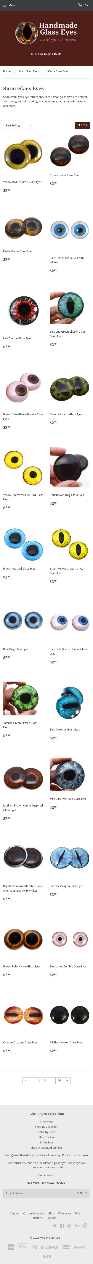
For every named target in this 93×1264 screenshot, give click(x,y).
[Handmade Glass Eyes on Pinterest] (69, 1226)
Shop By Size (47, 1137)
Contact (14, 1213)
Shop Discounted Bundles (47, 1147)
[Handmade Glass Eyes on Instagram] (85, 1226)
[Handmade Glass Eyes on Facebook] (62, 1226)
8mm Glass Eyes (29, 71)
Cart (87, 5)
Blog (51, 1213)
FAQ (77, 1213)
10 (59, 1080)
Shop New (46, 1121)
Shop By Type (46, 1132)
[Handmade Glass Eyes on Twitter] (55, 1226)
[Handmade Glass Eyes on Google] (77, 1226)
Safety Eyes (46, 1142)
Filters (82, 125)
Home (7, 71)
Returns (38, 1217)
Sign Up (82, 1193)
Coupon (51, 1217)
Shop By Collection (46, 1126)
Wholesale (64, 1213)
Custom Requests (34, 1213)
